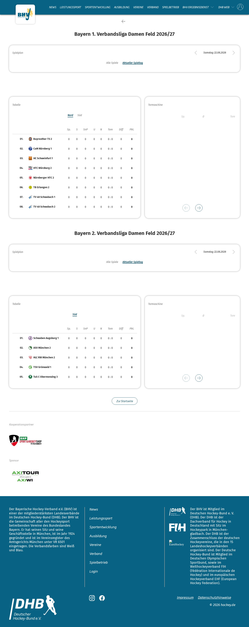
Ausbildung (121, 7)
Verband (152, 7)
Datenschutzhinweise (214, 597)
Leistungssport (70, 7)
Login (93, 571)
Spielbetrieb (170, 7)
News (52, 7)
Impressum (185, 597)
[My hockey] (240, 7)
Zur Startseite (124, 401)
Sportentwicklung (97, 7)
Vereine (138, 7)
